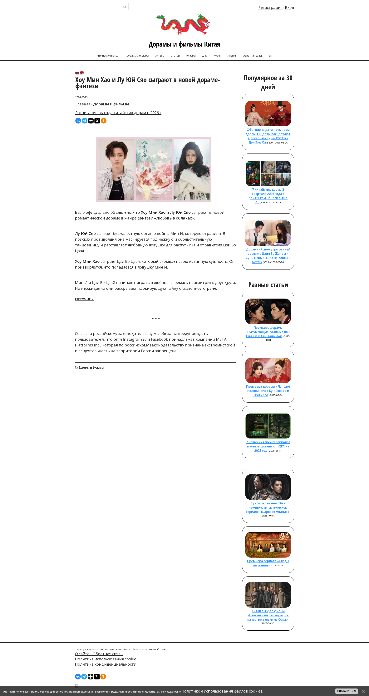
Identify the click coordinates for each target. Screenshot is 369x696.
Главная (83, 104)
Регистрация (270, 7)
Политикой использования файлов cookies (221, 691)
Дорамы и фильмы (111, 104)
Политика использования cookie (105, 659)
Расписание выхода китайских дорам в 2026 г (118, 112)
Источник (84, 298)
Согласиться (346, 691)
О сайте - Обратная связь (99, 653)
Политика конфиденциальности (105, 664)
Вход (289, 7)
